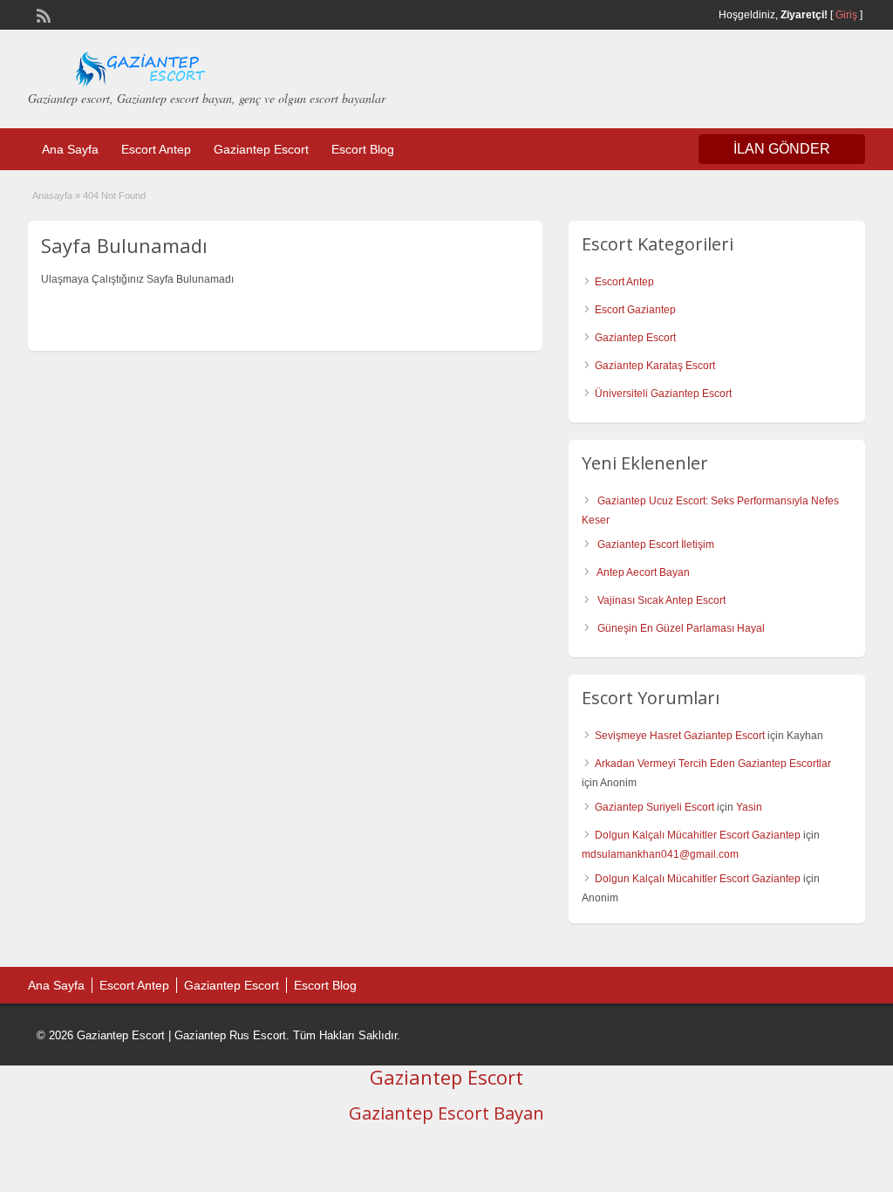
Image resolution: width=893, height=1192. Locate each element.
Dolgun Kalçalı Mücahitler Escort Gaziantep (698, 835)
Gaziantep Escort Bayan (446, 1113)
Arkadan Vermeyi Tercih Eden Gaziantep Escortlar (713, 763)
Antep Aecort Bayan (643, 572)
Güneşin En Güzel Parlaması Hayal (681, 628)
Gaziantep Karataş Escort (655, 366)
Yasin (749, 807)
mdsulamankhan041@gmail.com (660, 854)
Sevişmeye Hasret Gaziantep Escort (680, 736)
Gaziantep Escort (261, 149)
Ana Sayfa (70, 149)
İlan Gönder (781, 148)
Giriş (846, 15)
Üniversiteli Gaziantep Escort (663, 393)
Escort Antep (156, 149)
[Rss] (42, 14)
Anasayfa (52, 195)
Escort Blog (362, 149)
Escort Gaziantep (635, 310)
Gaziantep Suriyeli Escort (654, 807)
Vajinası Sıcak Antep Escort (661, 600)
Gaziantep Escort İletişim (655, 544)
